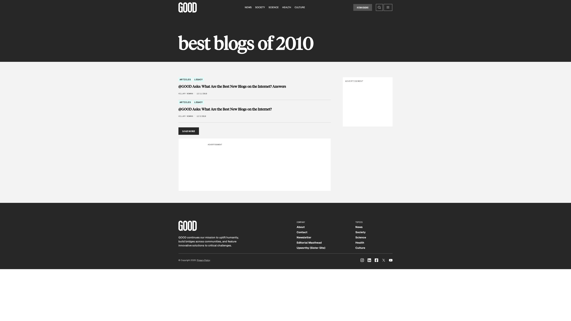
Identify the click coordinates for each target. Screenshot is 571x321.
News (248, 7)
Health (286, 7)
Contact (302, 232)
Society (260, 7)
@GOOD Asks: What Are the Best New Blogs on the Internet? (225, 109)
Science (274, 7)
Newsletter (304, 237)
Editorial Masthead (309, 242)
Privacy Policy (203, 260)
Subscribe (362, 7)
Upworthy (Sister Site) (311, 248)
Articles (185, 79)
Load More (188, 131)
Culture (300, 7)
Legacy (198, 79)
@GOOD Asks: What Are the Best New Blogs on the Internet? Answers (232, 86)
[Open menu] (388, 7)
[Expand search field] (379, 7)
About (301, 227)
